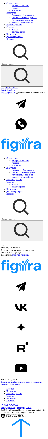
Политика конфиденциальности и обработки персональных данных (21, 383)
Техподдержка (18, 32)
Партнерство (12, 34)
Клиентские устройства (22, 22)
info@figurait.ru (8, 90)
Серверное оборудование (23, 15)
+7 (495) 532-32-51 (9, 88)
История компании (20, 5)
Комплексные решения (22, 20)
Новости (10, 39)
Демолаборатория (14, 36)
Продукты (11, 13)
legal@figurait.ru (8, 92)
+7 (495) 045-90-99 (9, 405)
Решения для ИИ (14, 25)
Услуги (15, 29)
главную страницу (20, 255)
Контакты (16, 10)
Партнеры (11, 398)
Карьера (15, 8)
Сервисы (10, 27)
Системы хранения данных (24, 17)
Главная (10, 389)
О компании (12, 3)
